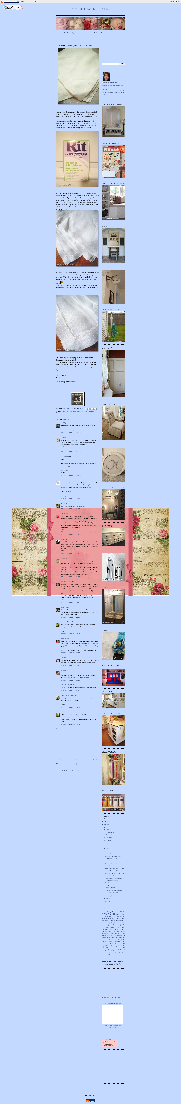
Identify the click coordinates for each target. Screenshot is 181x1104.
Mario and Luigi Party (120, 954)
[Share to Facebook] (94, 409)
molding (119, 935)
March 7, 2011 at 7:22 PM (71, 617)
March (108, 854)
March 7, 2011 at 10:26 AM (71, 498)
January (108, 898)
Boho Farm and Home (67, 695)
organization (118, 946)
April (107, 851)
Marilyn (63, 607)
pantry (58, 412)
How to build (120, 914)
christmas (104, 940)
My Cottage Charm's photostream (108, 1045)
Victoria (63, 558)
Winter (104, 948)
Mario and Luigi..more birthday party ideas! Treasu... (114, 857)
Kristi (62, 437)
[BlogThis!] (90, 409)
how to (83, 411)
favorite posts (115, 927)
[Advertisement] (71, 744)
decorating (106, 911)
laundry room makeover (111, 942)
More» (115, 1027)
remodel (104, 925)
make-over (90, 411)
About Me (66, 33)
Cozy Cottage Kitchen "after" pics (112, 1003)
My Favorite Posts (77, 33)
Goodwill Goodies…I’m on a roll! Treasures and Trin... (114, 879)
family (104, 923)
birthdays (113, 940)
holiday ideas (106, 931)
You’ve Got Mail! (110, 887)
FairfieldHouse (65, 456)
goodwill (76, 411)
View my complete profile (111, 97)
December (109, 829)
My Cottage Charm (90, 9)
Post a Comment (60, 729)
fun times (105, 921)
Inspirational (105, 944)
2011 (105, 827)
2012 (105, 824)
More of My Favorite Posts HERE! (111, 997)
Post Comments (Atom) (70, 764)
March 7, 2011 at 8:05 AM (71, 433)
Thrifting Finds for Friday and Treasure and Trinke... (113, 891)
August (108, 840)
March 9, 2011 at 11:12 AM (71, 707)
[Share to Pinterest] (96, 409)
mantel (112, 952)
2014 (105, 819)
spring (112, 950)
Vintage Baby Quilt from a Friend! (115, 861)
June (107, 846)
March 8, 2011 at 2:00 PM (71, 653)
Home (58, 33)
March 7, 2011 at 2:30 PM (71, 534)
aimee (62, 539)
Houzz (105, 1025)
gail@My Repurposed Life (68, 423)
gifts (120, 937)
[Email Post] (85, 408)
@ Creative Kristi (65, 449)
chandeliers (105, 952)
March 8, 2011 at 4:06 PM (71, 665)
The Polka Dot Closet (67, 622)
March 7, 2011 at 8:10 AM (71, 452)
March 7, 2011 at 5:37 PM (71, 602)
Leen (62, 658)
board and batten (117, 944)
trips (103, 946)
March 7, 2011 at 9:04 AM (71, 475)
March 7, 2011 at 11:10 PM (71, 634)
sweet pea (104, 954)
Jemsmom (63, 638)
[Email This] (88, 409)
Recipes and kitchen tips (109, 933)
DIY (109, 914)
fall (121, 940)
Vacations (120, 950)
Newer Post (59, 760)
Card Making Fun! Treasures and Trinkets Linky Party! (114, 870)
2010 (105, 902)
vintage (104, 937)
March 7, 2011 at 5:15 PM (71, 577)
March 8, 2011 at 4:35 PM (71, 680)
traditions (105, 929)
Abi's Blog (64, 513)
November (109, 832)
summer (117, 929)
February (108, 896)
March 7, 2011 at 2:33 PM (71, 553)
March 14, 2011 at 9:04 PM (71, 724)
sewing (104, 950)
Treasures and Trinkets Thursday (113, 917)
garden (113, 937)
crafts (120, 918)
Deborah (63, 480)
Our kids (109, 946)
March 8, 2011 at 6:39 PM (71, 690)
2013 (105, 821)
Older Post (96, 760)
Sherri (62, 503)
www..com (110, 1039)
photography (120, 952)
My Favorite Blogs (99, 33)
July (107, 843)
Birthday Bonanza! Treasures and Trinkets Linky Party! (114, 865)
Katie (62, 712)
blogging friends (116, 923)
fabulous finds (67, 411)
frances (63, 670)
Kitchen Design (112, 1025)
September (109, 837)
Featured (88, 33)
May (107, 848)
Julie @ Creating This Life (68, 685)
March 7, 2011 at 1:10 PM (71, 509)
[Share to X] (92, 409)
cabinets (114, 925)
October (108, 835)
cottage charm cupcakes (115, 948)
